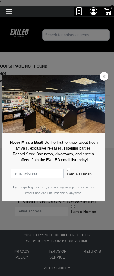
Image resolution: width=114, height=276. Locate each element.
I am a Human (79, 174)
